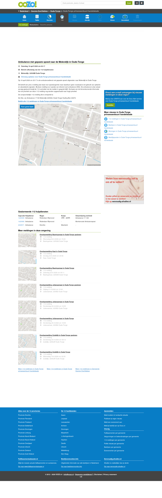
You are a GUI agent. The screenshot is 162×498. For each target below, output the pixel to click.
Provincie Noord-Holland (26, 440)
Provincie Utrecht (24, 447)
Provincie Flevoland (25, 418)
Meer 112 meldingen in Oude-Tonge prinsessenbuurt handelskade (30, 370)
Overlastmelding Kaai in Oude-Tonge (53, 251)
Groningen (65, 429)
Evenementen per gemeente (114, 450)
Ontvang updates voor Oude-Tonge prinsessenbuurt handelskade (46, 77)
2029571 (21, 225)
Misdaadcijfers (34, 25)
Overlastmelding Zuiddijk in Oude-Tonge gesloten (58, 335)
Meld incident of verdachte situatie (116, 415)
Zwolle (63, 443)
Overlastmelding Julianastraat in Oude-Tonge (57, 302)
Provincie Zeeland (24, 450)
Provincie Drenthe (24, 415)
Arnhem (64, 425)
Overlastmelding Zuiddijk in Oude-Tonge (55, 352)
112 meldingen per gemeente (114, 440)
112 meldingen (23, 25)
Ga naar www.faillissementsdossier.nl (31, 466)
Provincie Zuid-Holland (26, 454)
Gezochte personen (46, 25)
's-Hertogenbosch (67, 436)
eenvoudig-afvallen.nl (121, 201)
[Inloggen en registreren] (137, 3)
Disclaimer (98, 474)
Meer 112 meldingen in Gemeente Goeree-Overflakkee (87, 370)
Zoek (129, 3)
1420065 (21, 218)
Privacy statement (110, 474)
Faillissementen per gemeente (114, 433)
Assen (63, 415)
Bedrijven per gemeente (112, 447)
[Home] (27, 4)
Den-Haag (64, 454)
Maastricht (64, 433)
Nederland (24, 11)
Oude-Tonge (55, 11)
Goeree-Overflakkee (39, 11)
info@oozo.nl (69, 474)
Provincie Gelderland (25, 425)
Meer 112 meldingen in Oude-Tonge (59, 369)
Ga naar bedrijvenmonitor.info (71, 466)
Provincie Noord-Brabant (26, 436)
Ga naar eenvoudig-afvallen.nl (114, 466)
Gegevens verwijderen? (84, 474)
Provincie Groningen (25, 429)
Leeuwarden (65, 422)
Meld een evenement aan (113, 422)
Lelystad (64, 418)
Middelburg (65, 450)
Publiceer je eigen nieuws (113, 418)
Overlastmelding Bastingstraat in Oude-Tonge (57, 268)
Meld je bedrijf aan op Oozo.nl (114, 425)
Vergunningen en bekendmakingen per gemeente (121, 436)
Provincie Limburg (24, 433)
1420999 (21, 221)
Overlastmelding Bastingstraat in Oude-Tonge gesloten (60, 234)
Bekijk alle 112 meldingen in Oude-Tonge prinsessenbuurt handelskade (45, 101)
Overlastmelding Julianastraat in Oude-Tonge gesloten (60, 285)
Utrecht (63, 447)
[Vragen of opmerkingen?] (141, 3)
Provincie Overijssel (25, 443)
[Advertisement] (59, 183)
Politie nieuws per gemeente (114, 443)
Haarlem (64, 440)
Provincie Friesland (25, 422)
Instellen (110, 105)
